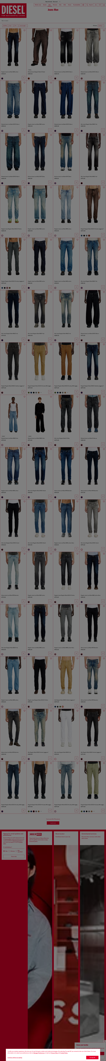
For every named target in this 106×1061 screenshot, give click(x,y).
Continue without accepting (15, 1057)
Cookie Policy (64, 1053)
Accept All (92, 1057)
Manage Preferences (39, 1053)
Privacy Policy (54, 1053)
